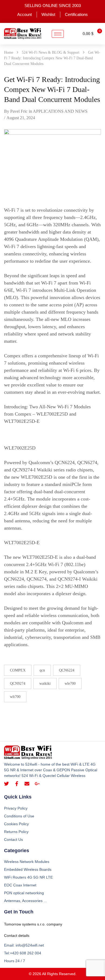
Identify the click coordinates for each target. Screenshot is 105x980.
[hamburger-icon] (58, 34)
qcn (42, 670)
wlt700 (15, 697)
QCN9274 (17, 683)
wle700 (70, 683)
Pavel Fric (18, 111)
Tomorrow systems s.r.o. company (33, 924)
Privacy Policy (15, 808)
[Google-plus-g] (37, 783)
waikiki (45, 683)
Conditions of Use (19, 816)
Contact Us (13, 839)
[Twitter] (6, 783)
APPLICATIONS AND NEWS (60, 111)
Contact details (16, 935)
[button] (73, 33)
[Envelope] (26, 783)
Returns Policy (16, 832)
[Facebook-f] (16, 783)
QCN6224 (66, 670)
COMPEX (18, 670)
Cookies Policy (16, 824)
